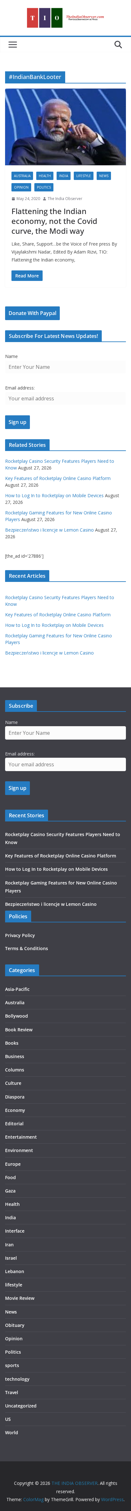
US (8, 1419)
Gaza (10, 1191)
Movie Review (19, 1298)
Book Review (18, 1030)
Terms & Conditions (26, 948)
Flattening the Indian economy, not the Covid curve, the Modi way (54, 221)
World (11, 1432)
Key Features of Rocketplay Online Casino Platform (58, 478)
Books (11, 1043)
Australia (22, 176)
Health (45, 176)
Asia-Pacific (17, 989)
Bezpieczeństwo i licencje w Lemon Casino (49, 530)
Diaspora (14, 1097)
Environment (19, 1150)
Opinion (21, 187)
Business (14, 1056)
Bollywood (16, 1016)
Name (11, 356)
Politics (44, 187)
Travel (11, 1392)
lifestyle (83, 176)
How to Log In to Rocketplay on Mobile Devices (54, 495)
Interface (14, 1231)
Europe (13, 1164)
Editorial (14, 1124)
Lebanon (14, 1271)
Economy (15, 1110)
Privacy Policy (20, 935)
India (63, 176)
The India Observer (65, 198)
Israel (11, 1258)
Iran (9, 1245)
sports (12, 1365)
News (103, 176)
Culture (13, 1083)
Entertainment (21, 1137)
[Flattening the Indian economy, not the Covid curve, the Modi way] (65, 127)
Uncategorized (21, 1406)
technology (17, 1379)
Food (10, 1177)
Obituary (14, 1325)
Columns (14, 1070)
